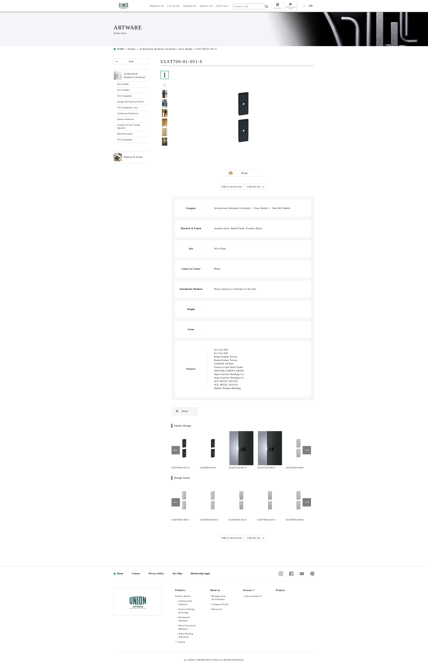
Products (180, 590)
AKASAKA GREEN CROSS (229, 370)
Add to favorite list (232, 186)
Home (120, 573)
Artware (247, 590)
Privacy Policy (156, 573)
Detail (185, 411)
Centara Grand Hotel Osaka (228, 367)
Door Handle (185, 49)
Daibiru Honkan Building (227, 388)
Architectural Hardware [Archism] (157, 49)
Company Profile (220, 604)
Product (132, 49)
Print (244, 173)
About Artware (252, 596)
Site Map (177, 573)
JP (304, 6)
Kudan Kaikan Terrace (226, 356)
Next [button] (307, 450)
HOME (120, 49)
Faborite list (253, 186)
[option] (184, 450)
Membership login (200, 573)
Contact (136, 573)
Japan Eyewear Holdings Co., (229, 374)
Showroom (217, 609)
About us (215, 590)
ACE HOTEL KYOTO (226, 381)
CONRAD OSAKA (224, 363)
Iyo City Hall (221, 349)
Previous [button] (176, 450)
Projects (280, 590)
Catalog (181, 642)
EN (311, 6)
